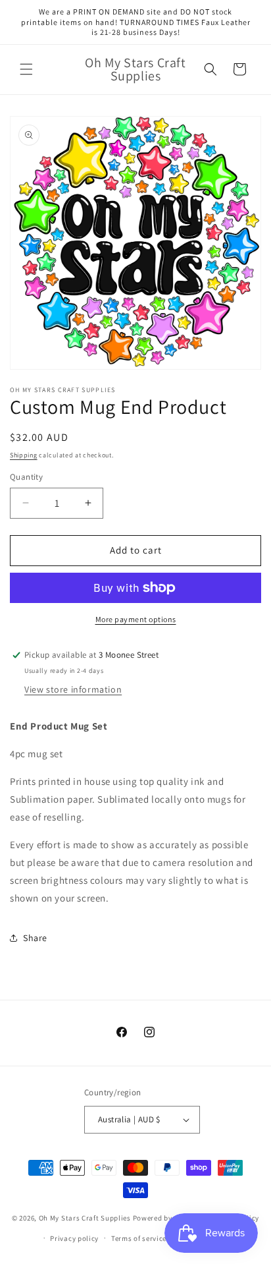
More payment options (135, 619)
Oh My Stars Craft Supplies (85, 1218)
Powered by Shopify (167, 1218)
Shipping (23, 455)
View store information (73, 689)
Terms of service (138, 1238)
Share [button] (35, 938)
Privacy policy (74, 1238)
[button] (26, 69)
